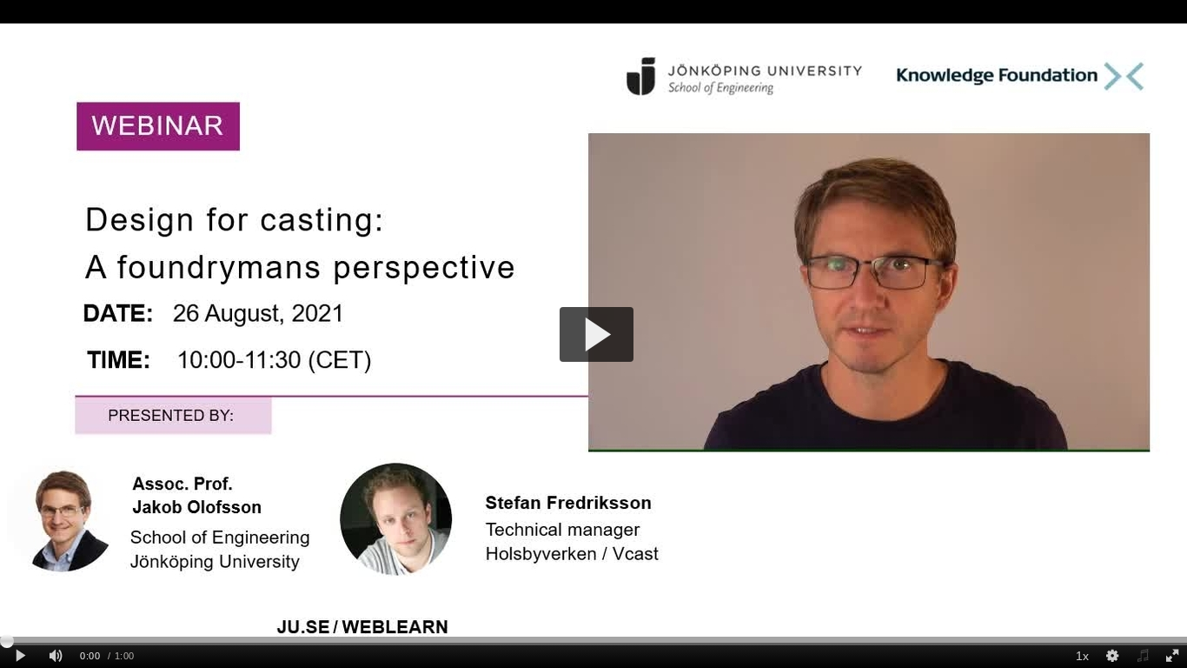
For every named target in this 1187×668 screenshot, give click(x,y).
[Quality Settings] (1112, 656)
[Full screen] (1172, 656)
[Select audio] (1142, 656)
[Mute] (55, 656)
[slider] (593, 640)
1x (1082, 656)
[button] (596, 334)
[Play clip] (20, 656)
